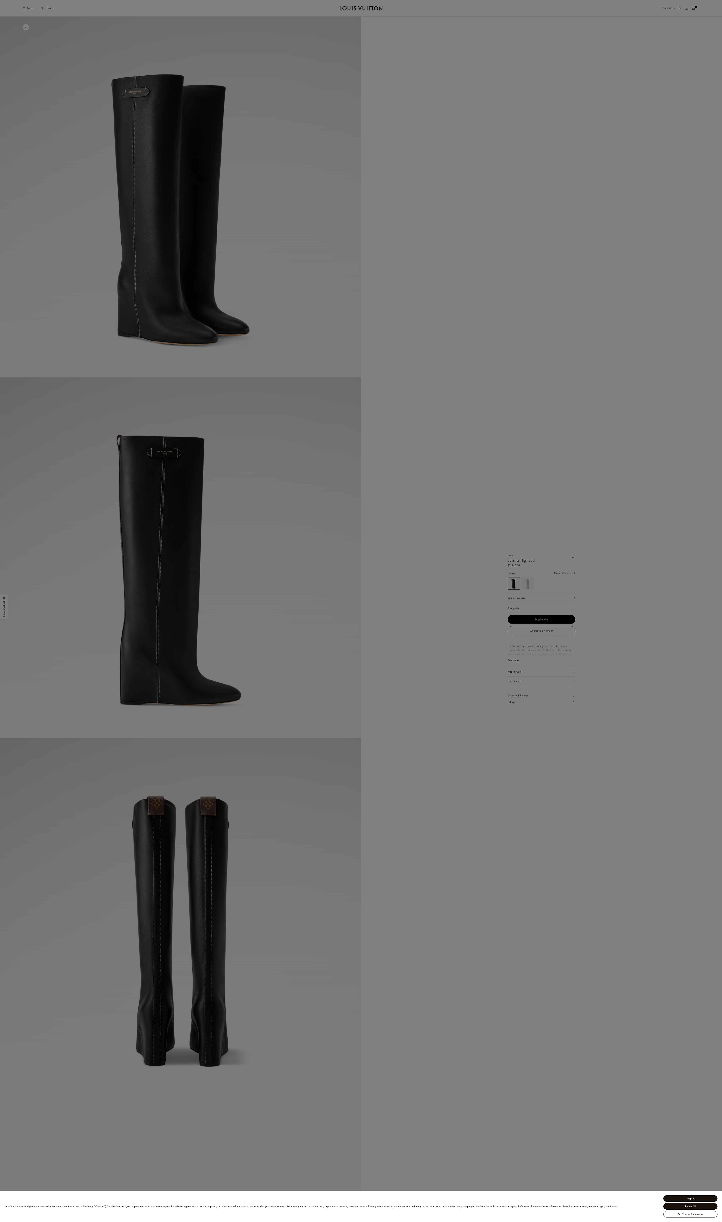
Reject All (690, 1206)
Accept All (690, 1198)
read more (611, 1206)
